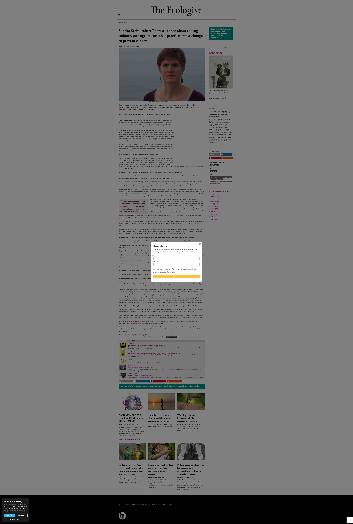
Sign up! (176, 277)
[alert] (15, 510)
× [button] (27, 500)
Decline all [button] (21, 515)
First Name (156, 261)
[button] (16, 519)
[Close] (200, 244)
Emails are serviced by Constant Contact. (165, 272)
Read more (10, 512)
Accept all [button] (9, 515)
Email (155, 255)
